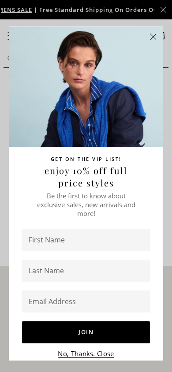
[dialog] (86, 186)
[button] (153, 37)
